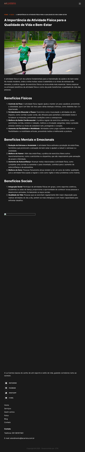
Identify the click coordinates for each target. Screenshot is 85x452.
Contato (7, 422)
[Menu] (80, 4)
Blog (6, 419)
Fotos (6, 415)
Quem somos (9, 412)
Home (6, 405)
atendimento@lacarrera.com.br (22, 438)
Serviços (7, 408)
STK (56, 448)
